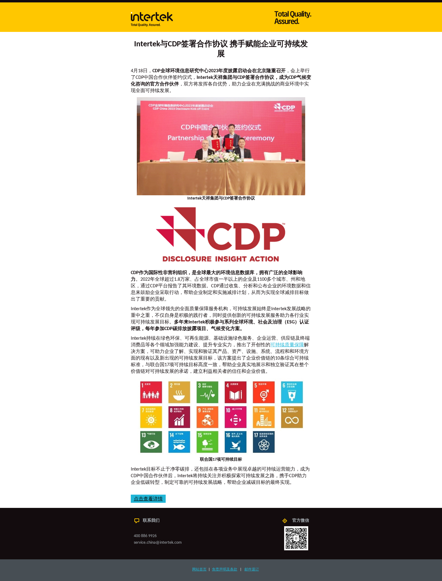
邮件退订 (251, 569)
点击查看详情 (148, 498)
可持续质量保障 (287, 345)
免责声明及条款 (224, 569)
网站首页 (199, 569)
